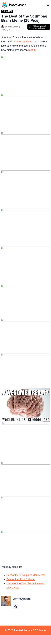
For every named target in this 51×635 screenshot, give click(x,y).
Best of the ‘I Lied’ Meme (20, 579)
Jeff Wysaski (13, 27)
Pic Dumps (7, 11)
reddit (31, 49)
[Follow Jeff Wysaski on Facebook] (15, 606)
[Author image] (2, 26)
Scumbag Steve (23, 41)
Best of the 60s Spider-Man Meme (25, 575)
